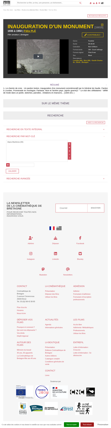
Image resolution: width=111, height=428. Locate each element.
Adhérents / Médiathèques (83, 327)
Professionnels (79, 330)
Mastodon (43, 275)
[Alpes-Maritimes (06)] (37, 142)
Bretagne (85, 62)
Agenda (48, 325)
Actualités (51, 319)
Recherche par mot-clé (55, 136)
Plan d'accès (22, 307)
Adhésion (78, 286)
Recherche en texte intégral (55, 129)
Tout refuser (87, 425)
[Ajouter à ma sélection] (102, 24)
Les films (78, 319)
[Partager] (99, 3)
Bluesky (80, 259)
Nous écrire (21, 313)
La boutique (52, 342)
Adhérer (76, 291)
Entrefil (78, 342)
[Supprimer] (69, 147)
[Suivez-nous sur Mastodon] (43, 270)
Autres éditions (51, 356)
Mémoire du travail (24, 350)
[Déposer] (93, 3)
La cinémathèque (55, 286)
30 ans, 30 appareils (25, 353)
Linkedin (55, 259)
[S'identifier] (96, 3)
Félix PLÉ (30, 30)
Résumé (54, 85)
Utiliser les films (51, 297)
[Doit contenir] (69, 151)
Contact (22, 286)
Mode (78, 62)
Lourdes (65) (77, 60)
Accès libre (77, 325)
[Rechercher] (80, 3)
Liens (47, 375)
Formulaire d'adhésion (82, 294)
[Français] (52, 228)
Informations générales (54, 327)
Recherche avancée (55, 178)
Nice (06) (87, 60)
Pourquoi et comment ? (26, 327)
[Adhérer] (90, 3)
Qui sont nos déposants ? (26, 330)
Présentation (50, 291)
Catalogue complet (52, 359)
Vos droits (20, 333)
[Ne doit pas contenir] (69, 154)
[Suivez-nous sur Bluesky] (80, 254)
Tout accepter (71, 425)
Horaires (20, 310)
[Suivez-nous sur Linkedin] (55, 254)
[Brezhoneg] (102, 3)
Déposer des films (52, 294)
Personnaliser (103, 425)
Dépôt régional (22, 336)
